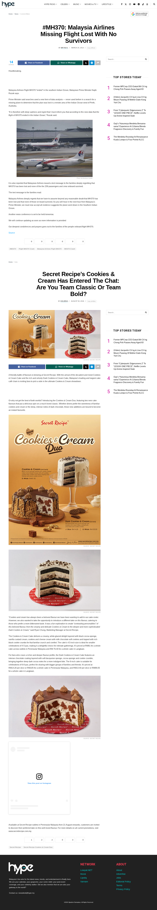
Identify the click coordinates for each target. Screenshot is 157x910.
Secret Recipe (15, 847)
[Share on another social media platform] (98, 62)
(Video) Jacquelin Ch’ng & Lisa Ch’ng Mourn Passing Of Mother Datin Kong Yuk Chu (130, 100)
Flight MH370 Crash (26, 249)
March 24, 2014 (77, 48)
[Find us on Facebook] (121, 4)
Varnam (84, 881)
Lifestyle (106, 4)
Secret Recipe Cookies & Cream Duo (38, 847)
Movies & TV (90, 4)
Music (76, 4)
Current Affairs (25, 14)
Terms (119, 885)
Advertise (120, 874)
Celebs (64, 4)
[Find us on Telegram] (139, 4)
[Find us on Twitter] (126, 4)
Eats (16, 262)
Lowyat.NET (86, 870)
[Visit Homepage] (8, 4)
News (16, 14)
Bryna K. (64, 48)
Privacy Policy (123, 889)
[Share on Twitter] (86, 62)
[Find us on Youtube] (134, 4)
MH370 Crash (69, 249)
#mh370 (13, 249)
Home (11, 14)
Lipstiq (83, 878)
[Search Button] (154, 4)
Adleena (64, 301)
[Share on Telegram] (92, 62)
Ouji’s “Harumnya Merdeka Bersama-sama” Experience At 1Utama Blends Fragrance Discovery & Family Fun (130, 126)
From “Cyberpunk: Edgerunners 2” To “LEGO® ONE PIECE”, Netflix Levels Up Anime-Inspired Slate (130, 113)
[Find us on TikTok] (143, 4)
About (119, 870)
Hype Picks (49, 4)
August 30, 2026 (77, 301)
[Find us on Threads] (147, 4)
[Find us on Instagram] (130, 4)
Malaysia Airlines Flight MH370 (49, 249)
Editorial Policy (123, 881)
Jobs (118, 878)
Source (12, 233)
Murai (83, 874)
